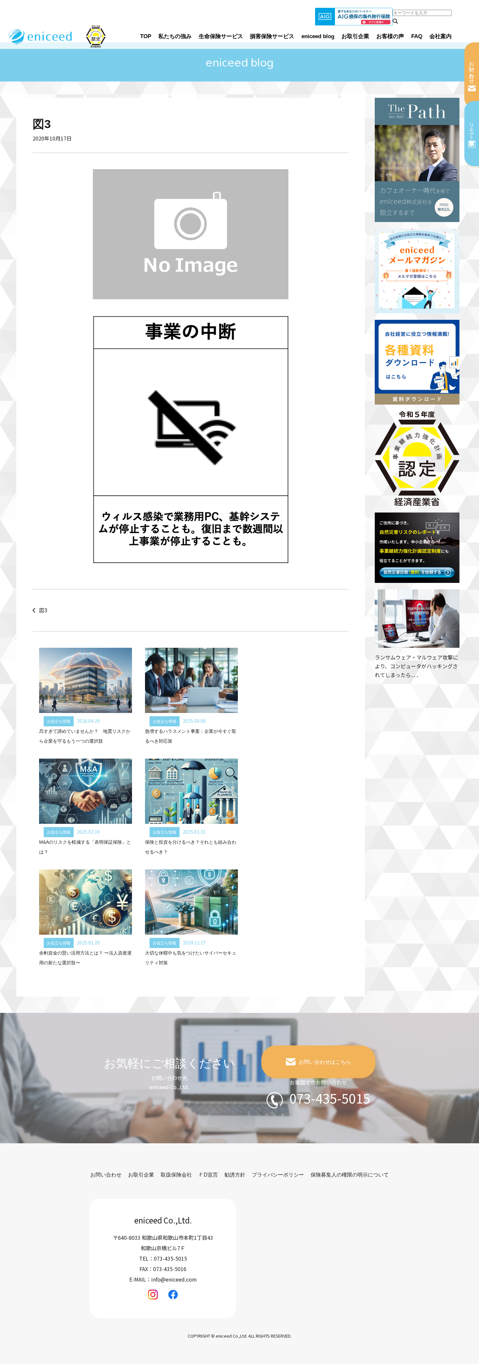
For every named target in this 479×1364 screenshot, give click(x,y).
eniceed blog (317, 36)
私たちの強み (175, 36)
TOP (145, 36)
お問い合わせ (471, 69)
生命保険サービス (221, 36)
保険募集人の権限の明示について (350, 1175)
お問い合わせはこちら (325, 1062)
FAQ (416, 36)
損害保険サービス (272, 36)
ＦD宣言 (208, 1175)
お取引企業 (355, 36)
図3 (43, 610)
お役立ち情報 (58, 721)
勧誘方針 (235, 1175)
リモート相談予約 (471, 128)
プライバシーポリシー (278, 1175)
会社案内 (440, 36)
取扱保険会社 (176, 1175)
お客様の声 (390, 36)
